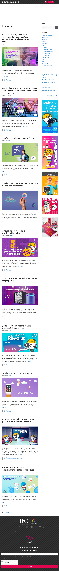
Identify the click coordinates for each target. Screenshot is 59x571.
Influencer (44, 45)
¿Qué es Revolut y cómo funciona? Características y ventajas (17, 327)
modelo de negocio (9, 458)
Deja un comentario (7, 80)
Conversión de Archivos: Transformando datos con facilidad (18, 468)
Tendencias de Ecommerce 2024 (17, 373)
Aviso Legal (27, 533)
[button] (46, 2)
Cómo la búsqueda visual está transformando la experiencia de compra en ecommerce (49, 95)
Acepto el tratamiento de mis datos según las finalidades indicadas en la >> (28, 556)
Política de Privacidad (33, 533)
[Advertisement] (29, 12)
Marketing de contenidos (47, 49)
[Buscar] (56, 27)
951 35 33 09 (20, 531)
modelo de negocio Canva (18, 458)
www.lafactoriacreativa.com (50, 531)
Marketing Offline (46, 53)
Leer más (6, 76)
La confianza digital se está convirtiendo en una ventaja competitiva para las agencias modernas (15, 38)
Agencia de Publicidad (47, 35)
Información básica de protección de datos (45, 556)
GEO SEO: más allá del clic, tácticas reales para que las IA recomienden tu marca (50, 76)
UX (42, 67)
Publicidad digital (46, 57)
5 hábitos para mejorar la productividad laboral (13, 232)
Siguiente (8, 512)
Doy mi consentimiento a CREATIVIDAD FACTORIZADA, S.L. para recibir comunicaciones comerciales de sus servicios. (28, 558)
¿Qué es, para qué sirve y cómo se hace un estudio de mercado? (20, 184)
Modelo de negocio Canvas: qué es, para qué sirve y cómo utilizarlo (18, 420)
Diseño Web (44, 39)
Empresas (5, 79)
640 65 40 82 (27, 531)
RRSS (43, 59)
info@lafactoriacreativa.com (37, 531)
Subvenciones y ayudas (47, 65)
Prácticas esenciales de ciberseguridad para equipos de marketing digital (49, 90)
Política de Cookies (40, 533)
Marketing (44, 47)
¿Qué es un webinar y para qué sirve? (19, 138)
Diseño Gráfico (45, 37)
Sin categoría (45, 63)
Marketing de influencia (47, 51)
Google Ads (44, 43)
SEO (43, 61)
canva (5, 458)
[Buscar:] (48, 27)
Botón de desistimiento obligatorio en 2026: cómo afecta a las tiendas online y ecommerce (19, 90)
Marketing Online (46, 55)
